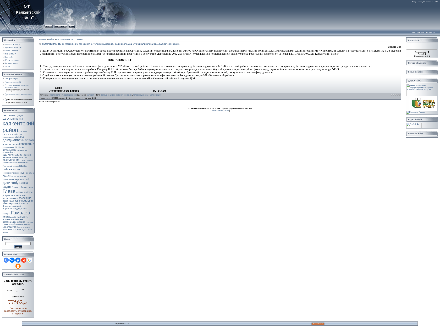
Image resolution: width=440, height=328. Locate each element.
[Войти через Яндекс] (23, 260)
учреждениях (8, 179)
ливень (18, 140)
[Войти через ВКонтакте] (12, 260)
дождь (8, 140)
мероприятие (9, 227)
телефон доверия (140, 95)
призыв (6, 219)
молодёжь (21, 176)
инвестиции (13, 163)
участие (20, 192)
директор (28, 172)
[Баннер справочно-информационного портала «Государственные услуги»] (421, 85)
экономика (24, 163)
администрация (11, 144)
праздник (15, 229)
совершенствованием (12, 173)
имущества (22, 150)
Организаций (155, 95)
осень (20, 219)
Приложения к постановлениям (18, 94)
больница (19, 137)
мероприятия (9, 208)
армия (13, 219)
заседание (25, 198)
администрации (13, 154)
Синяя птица (8, 224)
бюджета (24, 217)
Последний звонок (11, 166)
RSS (433, 32)
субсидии (23, 131)
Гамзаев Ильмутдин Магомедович (18, 202)
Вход (72, 26)
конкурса (6, 214)
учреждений (22, 179)
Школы (6, 229)
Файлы (51, 39)
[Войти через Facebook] (17, 260)
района (19, 147)
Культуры (27, 229)
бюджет (15, 187)
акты (5, 163)
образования (26, 187)
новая (5, 201)
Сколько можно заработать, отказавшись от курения (18, 311)
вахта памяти (26, 160)
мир (16, 198)
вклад (13, 176)
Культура (23, 157)
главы (5, 232)
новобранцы (9, 222)
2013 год (15, 217)
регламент (9, 115)
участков (29, 222)
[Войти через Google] (29, 260)
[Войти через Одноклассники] (18, 266)
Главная (48, 26)
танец (27, 224)
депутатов (21, 208)
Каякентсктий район (13, 206)
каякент (27, 155)
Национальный (23, 227)
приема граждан (108, 95)
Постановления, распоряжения (18, 99)
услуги (20, 116)
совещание (26, 144)
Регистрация (61, 26)
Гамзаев (20, 212)
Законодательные (10, 157)
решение (18, 119)
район (6, 176)
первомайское (9, 152)
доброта (28, 192)
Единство (24, 203)
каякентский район (124, 95)
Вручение (19, 224)
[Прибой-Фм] (414, 124)
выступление (11, 159)
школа (16, 169)
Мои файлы (10, 79)
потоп (29, 140)
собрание (20, 222)
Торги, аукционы (12, 82)
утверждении (8, 147)
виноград (7, 217)
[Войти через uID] (6, 260)
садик (7, 186)
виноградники (8, 137)
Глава (9, 191)
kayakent (90, 95)
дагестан (8, 118)
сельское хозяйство (12, 134)
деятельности (9, 150)
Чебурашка (19, 183)
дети (6, 183)
